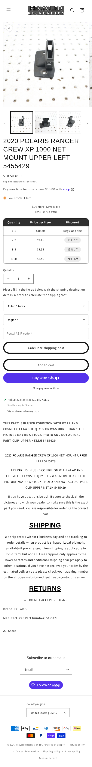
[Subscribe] (67, 670)
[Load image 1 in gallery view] (21, 122)
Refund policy (77, 744)
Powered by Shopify (55, 744)
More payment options (46, 388)
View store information (23, 411)
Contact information (27, 751)
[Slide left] (4, 123)
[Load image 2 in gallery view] (46, 122)
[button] (8, 10)
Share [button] (12, 631)
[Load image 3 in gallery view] (70, 122)
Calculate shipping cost (46, 348)
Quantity (8, 270)
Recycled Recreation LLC (29, 744)
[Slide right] (87, 123)
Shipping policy (52, 751)
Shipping (7, 181)
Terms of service (48, 757)
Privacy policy (72, 751)
